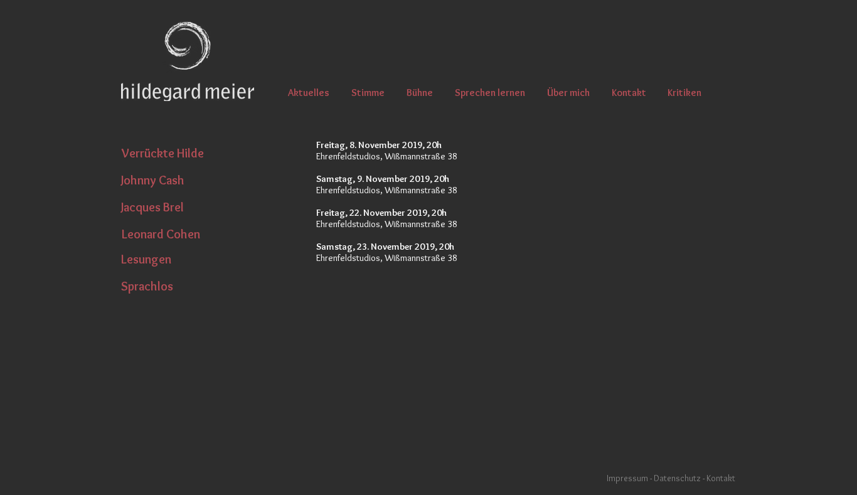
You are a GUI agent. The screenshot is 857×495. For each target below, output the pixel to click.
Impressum (627, 478)
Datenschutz (678, 478)
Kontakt (720, 478)
